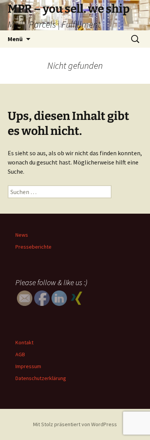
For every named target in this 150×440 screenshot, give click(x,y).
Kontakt (24, 342)
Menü (15, 39)
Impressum (28, 366)
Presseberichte (33, 246)
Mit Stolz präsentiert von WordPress (75, 424)
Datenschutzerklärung (40, 378)
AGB (20, 354)
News (21, 234)
